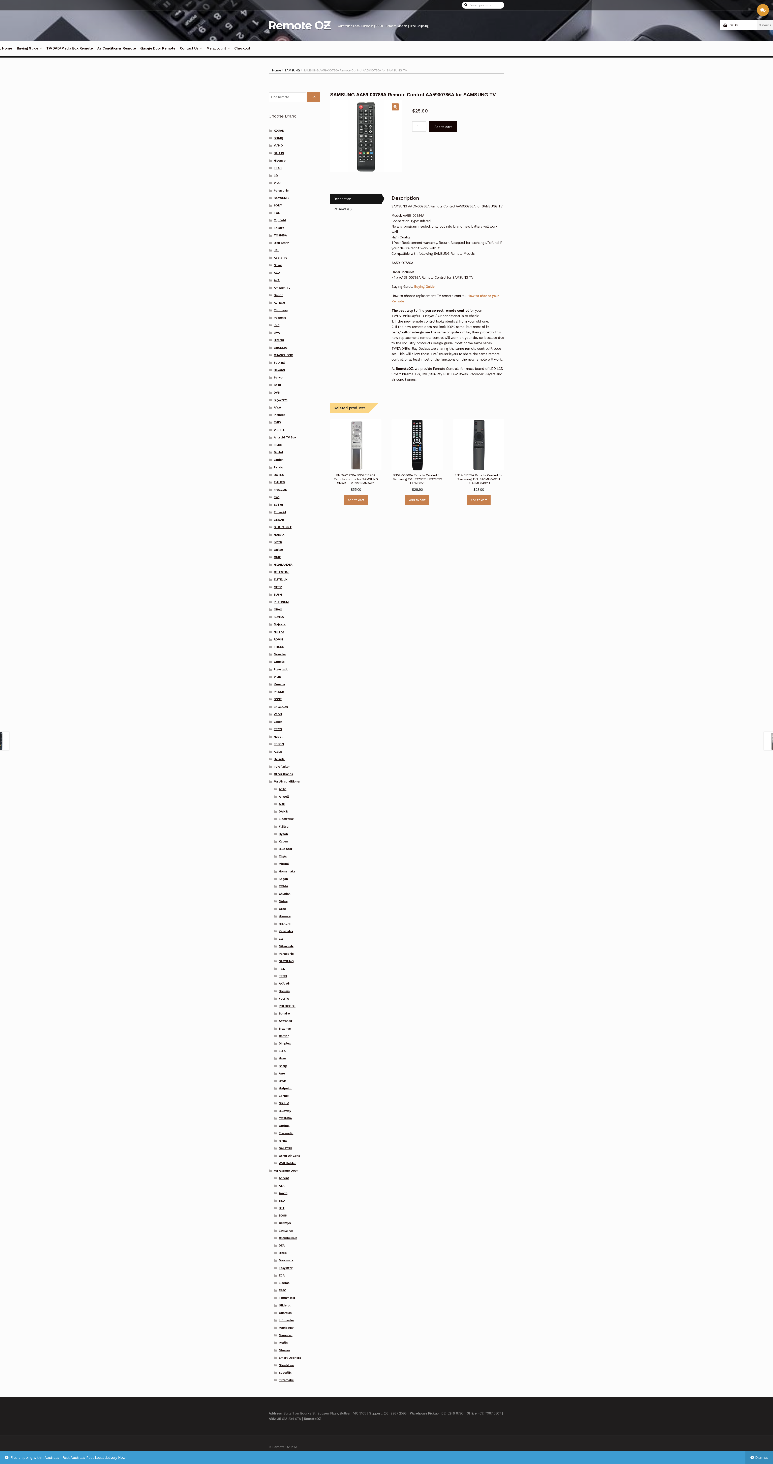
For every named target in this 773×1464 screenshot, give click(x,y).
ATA (281, 1186)
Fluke (278, 445)
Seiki (277, 385)
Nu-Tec (279, 632)
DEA (282, 1245)
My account (216, 48)
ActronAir (285, 1021)
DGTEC (279, 475)
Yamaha (279, 684)
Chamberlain (288, 1238)
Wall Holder (287, 1163)
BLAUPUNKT (283, 527)
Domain (284, 991)
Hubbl (278, 736)
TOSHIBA (280, 235)
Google (279, 662)
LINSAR (279, 520)
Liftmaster (286, 1320)
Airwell (284, 796)
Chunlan (284, 894)
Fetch (278, 542)
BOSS (283, 1215)
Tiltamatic (286, 1380)
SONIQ (278, 138)
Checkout (242, 48)
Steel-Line (286, 1365)
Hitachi (279, 340)
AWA (277, 273)
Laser (278, 722)
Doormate (286, 1260)
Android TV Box (285, 437)
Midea (283, 901)
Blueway (285, 1111)
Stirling (284, 1103)
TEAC (278, 168)
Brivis (282, 1081)
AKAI (277, 280)
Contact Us (189, 48)
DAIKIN (283, 811)
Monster (280, 654)
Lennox (284, 1096)
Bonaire (284, 1013)
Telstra (279, 228)
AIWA (277, 407)
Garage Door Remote (157, 48)
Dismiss (761, 1458)
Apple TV (280, 258)
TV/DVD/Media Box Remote (69, 48)
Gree (282, 909)
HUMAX (279, 534)
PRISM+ (279, 692)
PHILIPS (279, 482)
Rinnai (283, 1140)
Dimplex (285, 1043)
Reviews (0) (343, 209)
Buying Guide (27, 48)
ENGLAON (281, 707)
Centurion (286, 1230)
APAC (282, 789)
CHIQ (277, 422)
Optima (284, 1126)
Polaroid (280, 512)
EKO (277, 497)
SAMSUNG (292, 70)
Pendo (278, 467)
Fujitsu (283, 826)
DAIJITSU (285, 1148)
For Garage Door (286, 1170)
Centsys (285, 1223)
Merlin (283, 1342)
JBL (276, 250)
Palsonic (280, 318)
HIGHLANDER (283, 564)
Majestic (280, 624)
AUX (282, 804)
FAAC (282, 1290)
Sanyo (278, 377)
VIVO (277, 183)
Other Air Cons (289, 1156)
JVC (277, 325)
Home (276, 70)
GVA (277, 332)
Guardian (285, 1313)
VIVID (277, 677)
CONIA (283, 886)
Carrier (284, 1036)
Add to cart (443, 127)
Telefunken (282, 766)
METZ (278, 587)
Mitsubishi (286, 946)
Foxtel (278, 452)
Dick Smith (281, 243)
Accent (284, 1178)
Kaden (283, 841)
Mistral (284, 864)
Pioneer (279, 415)
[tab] (355, 199)
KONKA (279, 617)
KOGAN (279, 130)
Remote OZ (299, 25)
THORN (279, 647)
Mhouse (284, 1350)
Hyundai (279, 759)
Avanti (283, 1193)
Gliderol (284, 1305)
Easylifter (285, 1268)
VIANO (278, 145)
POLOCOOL (287, 1006)
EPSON (279, 744)
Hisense (280, 160)
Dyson (283, 834)
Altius (278, 752)
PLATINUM (281, 602)
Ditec (283, 1253)
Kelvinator (286, 931)
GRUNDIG (280, 348)
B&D (282, 1200)
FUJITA (284, 998)
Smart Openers (290, 1358)
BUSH (278, 594)
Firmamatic (287, 1298)
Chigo (283, 856)
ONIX (277, 557)
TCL (277, 213)
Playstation (282, 669)
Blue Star (285, 849)
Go (313, 97)
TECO (278, 729)
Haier (282, 1058)
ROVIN (278, 639)
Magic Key (286, 1328)
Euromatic (286, 1133)
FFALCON (280, 490)
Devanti (279, 370)
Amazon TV (282, 288)
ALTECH (279, 302)
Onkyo (278, 550)
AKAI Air (284, 983)
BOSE (278, 699)
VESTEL (279, 430)
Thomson (281, 310)
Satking (279, 362)
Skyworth (280, 400)
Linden (278, 460)
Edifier (278, 504)
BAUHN (279, 153)
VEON (278, 714)
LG (276, 175)
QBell (278, 609)
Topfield (280, 220)
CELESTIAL (281, 572)
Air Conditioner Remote (116, 48)
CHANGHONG (283, 355)
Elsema (284, 1283)
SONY (278, 205)
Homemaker (288, 871)
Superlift (285, 1372)
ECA (282, 1275)
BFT (282, 1208)
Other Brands (283, 774)
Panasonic (281, 190)
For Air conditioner (287, 781)
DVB (277, 392)
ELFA (282, 1051)
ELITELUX (280, 579)
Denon (278, 295)
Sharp (278, 265)
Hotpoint (285, 1088)
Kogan (283, 879)
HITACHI (284, 924)
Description (342, 199)
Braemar (285, 1028)
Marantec (285, 1335)
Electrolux (286, 819)
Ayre (282, 1073)
